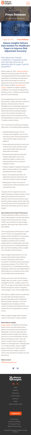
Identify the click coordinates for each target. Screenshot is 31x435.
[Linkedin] (14, 384)
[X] (17, 384)
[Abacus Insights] (6, 3)
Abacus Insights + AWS (15, 404)
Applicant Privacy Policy (14, 426)
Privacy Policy (14, 419)
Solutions (15, 390)
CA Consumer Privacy (14, 424)
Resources (15, 398)
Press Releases (15, 14)
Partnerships (15, 393)
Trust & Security (15, 396)
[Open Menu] (28, 3)
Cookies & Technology (14, 421)
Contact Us (16, 413)
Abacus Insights (22, 71)
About (15, 387)
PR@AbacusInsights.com (9, 362)
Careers (15, 401)
